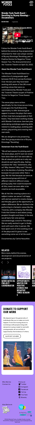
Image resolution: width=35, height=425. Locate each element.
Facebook (24, 389)
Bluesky (24, 397)
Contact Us (6, 384)
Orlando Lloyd (19, 420)
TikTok (23, 392)
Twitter (23, 384)
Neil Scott (17, 422)
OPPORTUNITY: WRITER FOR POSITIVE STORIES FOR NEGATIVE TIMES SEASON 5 (23, 288)
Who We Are (6, 382)
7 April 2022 (15, 21)
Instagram (24, 387)
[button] (31, 2)
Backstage (5, 21)
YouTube (24, 395)
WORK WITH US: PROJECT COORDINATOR (8, 283)
